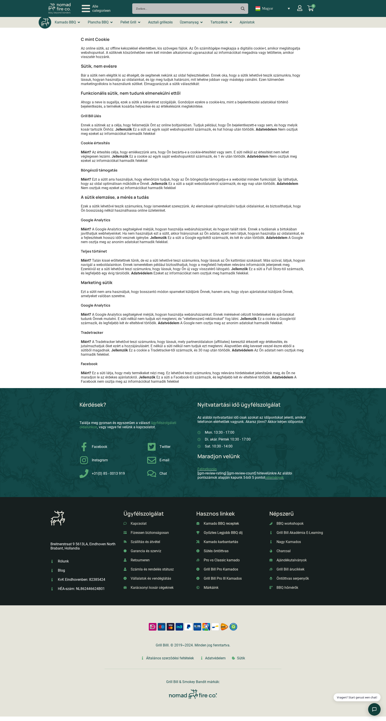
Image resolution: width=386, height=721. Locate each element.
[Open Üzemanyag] (201, 22)
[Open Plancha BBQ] (111, 22)
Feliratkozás (207, 469)
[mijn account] (300, 8)
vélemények (274, 477)
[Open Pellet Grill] (139, 22)
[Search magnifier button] (243, 9)
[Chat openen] (374, 709)
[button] (96, 8)
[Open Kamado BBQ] (79, 22)
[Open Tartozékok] (231, 22)
